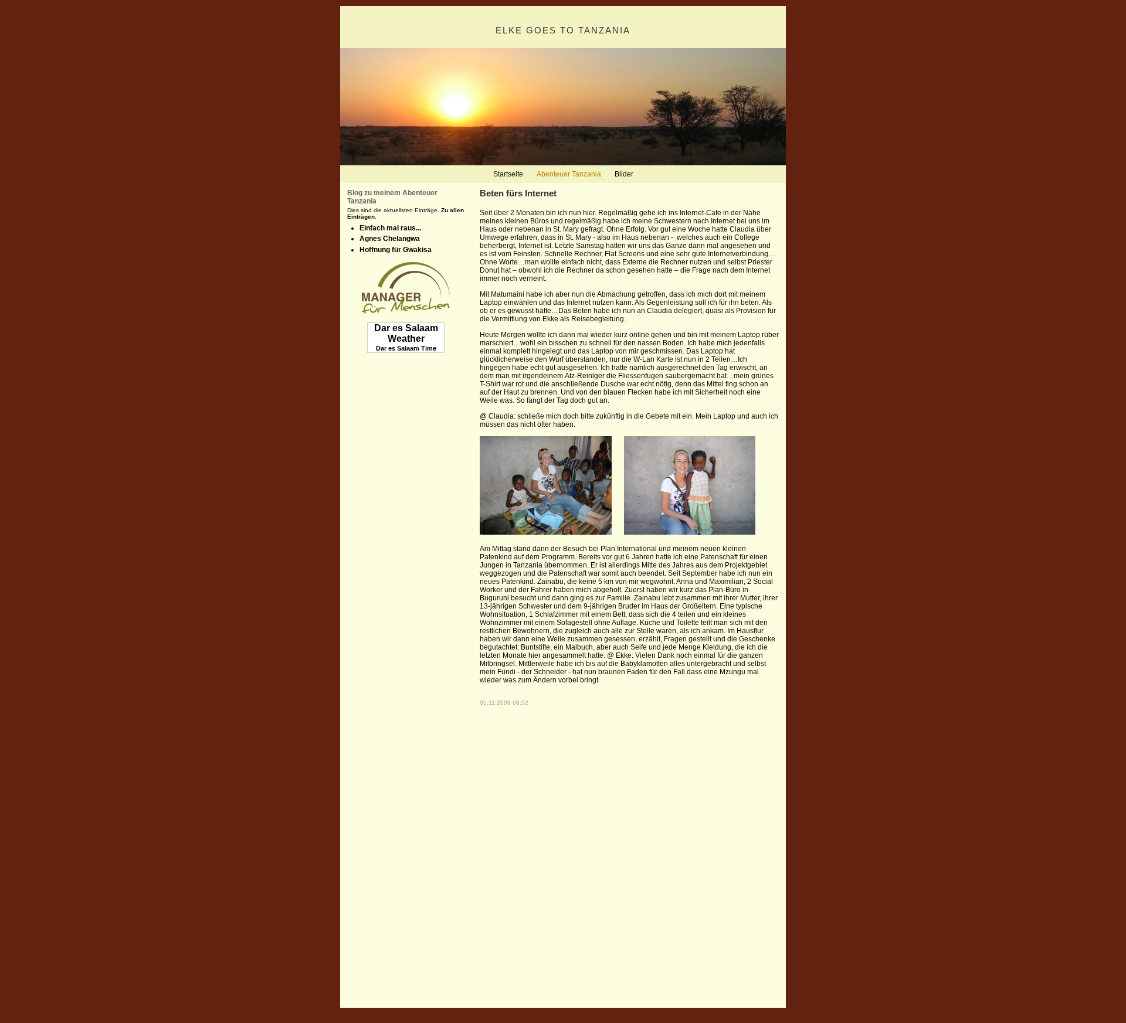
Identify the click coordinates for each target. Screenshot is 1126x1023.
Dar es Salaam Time (406, 348)
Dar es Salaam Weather (406, 333)
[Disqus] (629, 852)
